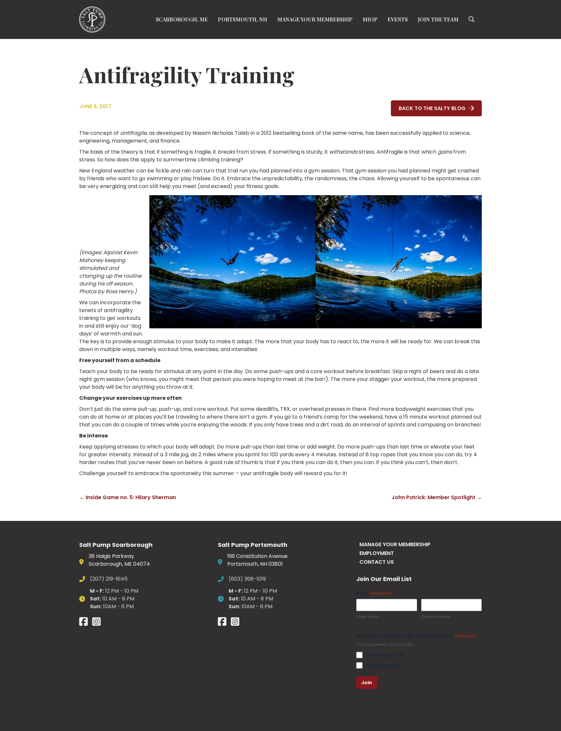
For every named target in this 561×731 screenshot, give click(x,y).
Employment (376, 553)
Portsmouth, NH (242, 19)
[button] (473, 19)
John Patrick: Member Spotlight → (437, 497)
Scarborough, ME (182, 19)
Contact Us (376, 562)
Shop (370, 19)
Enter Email (367, 617)
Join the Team (438, 19)
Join (366, 682)
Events (398, 19)
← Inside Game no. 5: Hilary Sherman (127, 497)
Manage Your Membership (315, 19)
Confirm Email (435, 617)
